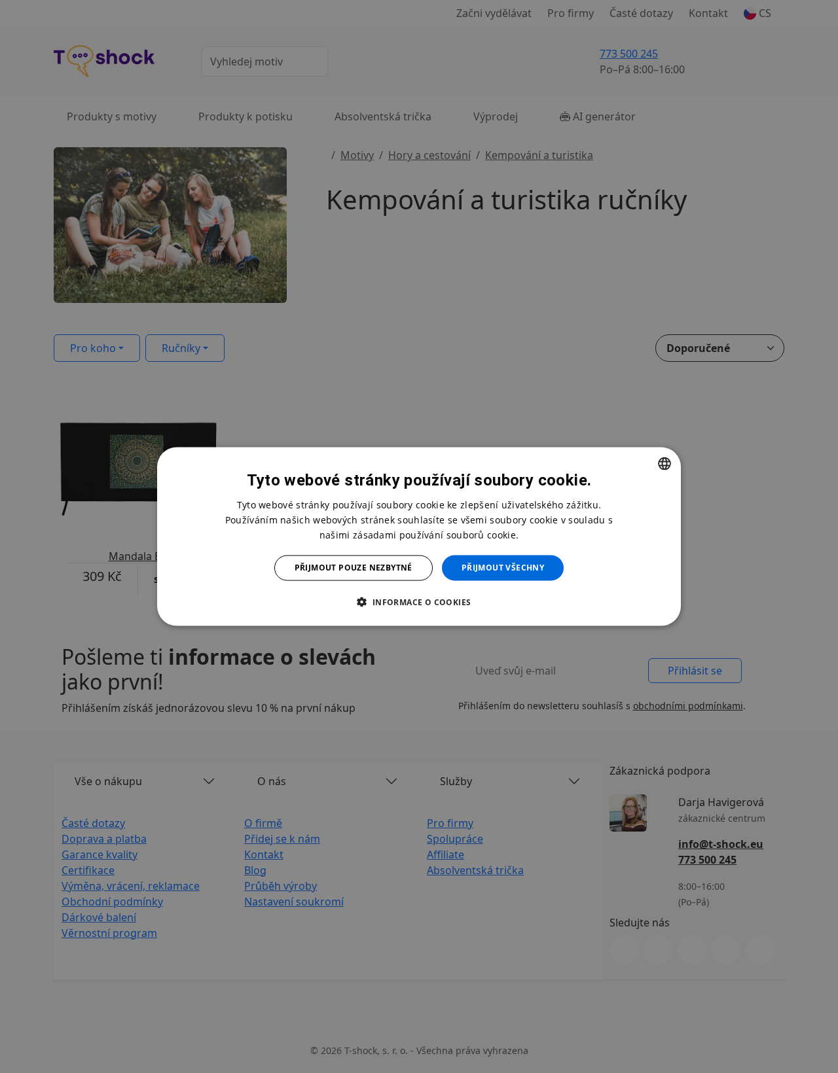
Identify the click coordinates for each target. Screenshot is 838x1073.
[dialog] (419, 537)
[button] (419, 601)
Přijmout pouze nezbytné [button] (353, 567)
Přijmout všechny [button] (503, 567)
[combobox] (664, 463)
